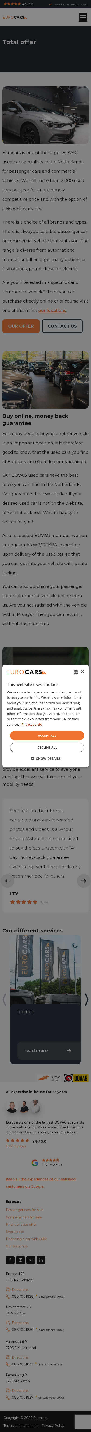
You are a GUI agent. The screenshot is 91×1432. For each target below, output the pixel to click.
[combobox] (76, 672)
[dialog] (45, 716)
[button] (46, 758)
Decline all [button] (47, 747)
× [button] (82, 672)
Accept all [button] (47, 735)
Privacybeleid (31, 724)
